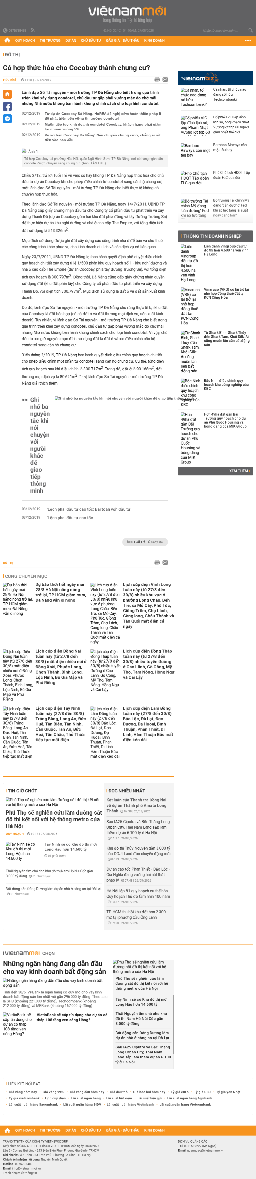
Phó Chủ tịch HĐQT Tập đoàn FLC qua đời (231, 175)
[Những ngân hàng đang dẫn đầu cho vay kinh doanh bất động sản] (56, 983)
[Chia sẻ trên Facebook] (7, 106)
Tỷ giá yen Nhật (228, 1092)
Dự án (71, 40)
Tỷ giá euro (179, 1092)
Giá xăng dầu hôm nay (87, 1092)
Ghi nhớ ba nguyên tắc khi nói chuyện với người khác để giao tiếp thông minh (40, 445)
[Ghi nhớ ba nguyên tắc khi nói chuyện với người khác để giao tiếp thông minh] (124, 445)
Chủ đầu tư (91, 40)
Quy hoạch (25, 40)
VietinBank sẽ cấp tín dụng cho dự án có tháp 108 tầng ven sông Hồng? (72, 1017)
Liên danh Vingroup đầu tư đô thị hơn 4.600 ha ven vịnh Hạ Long (226, 250)
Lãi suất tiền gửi (150, 1098)
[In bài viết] (156, 79)
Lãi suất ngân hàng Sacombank (33, 1104)
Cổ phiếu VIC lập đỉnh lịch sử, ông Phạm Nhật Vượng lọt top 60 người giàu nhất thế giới (231, 124)
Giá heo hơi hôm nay (149, 1092)
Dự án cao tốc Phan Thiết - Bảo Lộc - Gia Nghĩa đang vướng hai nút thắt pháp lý (138, 875)
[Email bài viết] (164, 79)
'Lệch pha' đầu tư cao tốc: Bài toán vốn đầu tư (88, 509)
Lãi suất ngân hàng (86, 1098)
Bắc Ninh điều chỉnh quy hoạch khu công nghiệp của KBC (226, 385)
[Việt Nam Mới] (128, 14)
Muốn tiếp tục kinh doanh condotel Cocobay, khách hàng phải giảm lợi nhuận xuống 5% (103, 126)
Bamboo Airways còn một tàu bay (230, 147)
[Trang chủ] (7, 41)
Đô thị (12, 54)
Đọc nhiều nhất (126, 790)
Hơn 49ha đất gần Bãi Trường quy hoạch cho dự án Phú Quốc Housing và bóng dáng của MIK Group (225, 420)
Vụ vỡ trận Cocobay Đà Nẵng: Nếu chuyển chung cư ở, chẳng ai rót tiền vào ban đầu (102, 137)
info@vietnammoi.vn (26, 1168)
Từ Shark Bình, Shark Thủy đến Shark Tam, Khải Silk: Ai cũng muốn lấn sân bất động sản (227, 339)
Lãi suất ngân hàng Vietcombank (185, 1104)
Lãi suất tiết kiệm (119, 1098)
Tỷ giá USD (202, 1092)
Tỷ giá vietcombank (24, 1098)
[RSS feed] (33, 30)
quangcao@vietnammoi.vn (205, 1150)
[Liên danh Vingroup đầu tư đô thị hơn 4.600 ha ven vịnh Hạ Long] (191, 263)
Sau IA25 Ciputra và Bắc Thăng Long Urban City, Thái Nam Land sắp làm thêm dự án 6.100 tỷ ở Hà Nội (138, 827)
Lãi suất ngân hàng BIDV (82, 1104)
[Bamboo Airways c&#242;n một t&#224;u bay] (196, 153)
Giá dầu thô (119, 1092)
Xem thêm (239, 471)
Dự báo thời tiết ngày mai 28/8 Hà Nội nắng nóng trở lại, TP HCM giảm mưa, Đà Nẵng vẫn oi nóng (61, 592)
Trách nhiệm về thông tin (20, 1173)
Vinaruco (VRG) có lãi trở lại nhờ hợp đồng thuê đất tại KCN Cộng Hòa (226, 293)
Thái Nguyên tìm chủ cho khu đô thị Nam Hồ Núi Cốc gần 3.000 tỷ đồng (141, 1018)
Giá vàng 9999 (53, 1092)
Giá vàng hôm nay (23, 1092)
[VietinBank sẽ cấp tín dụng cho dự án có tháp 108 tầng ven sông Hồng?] (18, 1024)
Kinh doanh (154, 40)
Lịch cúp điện (55, 1098)
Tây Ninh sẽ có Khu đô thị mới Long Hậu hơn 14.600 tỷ (70, 847)
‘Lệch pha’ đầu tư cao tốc (70, 517)
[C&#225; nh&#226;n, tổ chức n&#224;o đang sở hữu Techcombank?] (196, 98)
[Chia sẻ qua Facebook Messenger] (7, 118)
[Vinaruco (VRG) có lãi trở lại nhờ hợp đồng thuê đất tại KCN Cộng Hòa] (191, 306)
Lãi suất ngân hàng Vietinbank (130, 1104)
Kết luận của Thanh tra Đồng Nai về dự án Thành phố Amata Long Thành (136, 805)
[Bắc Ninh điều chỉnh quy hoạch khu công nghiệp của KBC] (191, 393)
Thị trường (50, 40)
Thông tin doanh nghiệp (212, 236)
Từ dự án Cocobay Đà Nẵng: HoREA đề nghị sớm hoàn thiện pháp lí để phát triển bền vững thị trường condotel (103, 116)
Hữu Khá (9, 80)
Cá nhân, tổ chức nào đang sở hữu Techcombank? (229, 94)
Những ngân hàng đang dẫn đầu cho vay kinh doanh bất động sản (54, 967)
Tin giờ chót (22, 790)
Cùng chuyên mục (26, 576)
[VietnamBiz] (199, 77)
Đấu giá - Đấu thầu (122, 40)
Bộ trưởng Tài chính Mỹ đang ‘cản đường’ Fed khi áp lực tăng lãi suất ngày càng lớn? (231, 207)
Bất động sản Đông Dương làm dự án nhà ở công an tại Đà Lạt (54, 889)
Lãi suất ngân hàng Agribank (189, 1098)
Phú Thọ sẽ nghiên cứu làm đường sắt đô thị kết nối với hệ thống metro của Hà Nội (54, 819)
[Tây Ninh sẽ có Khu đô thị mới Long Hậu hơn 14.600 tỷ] (21, 851)
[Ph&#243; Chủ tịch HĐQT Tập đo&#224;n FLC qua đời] (196, 181)
